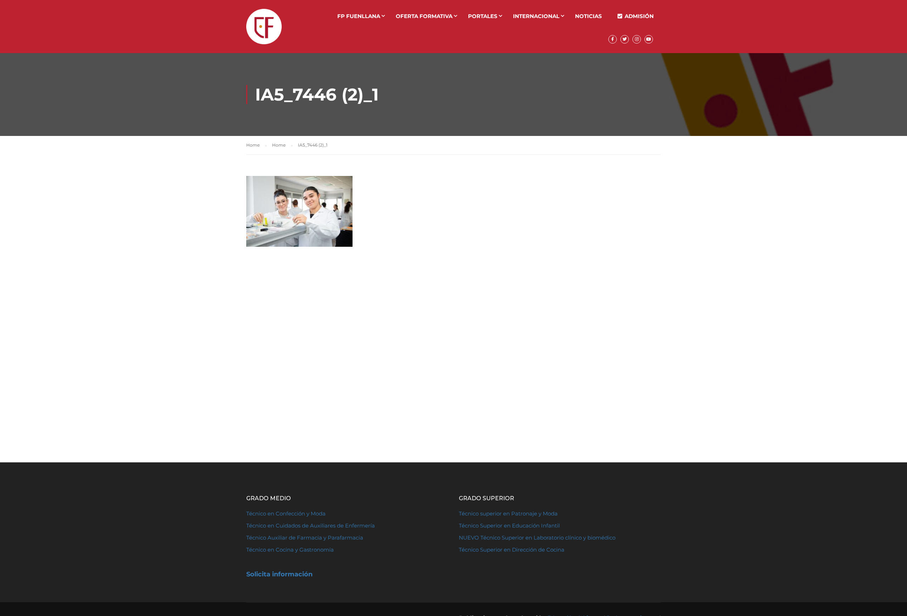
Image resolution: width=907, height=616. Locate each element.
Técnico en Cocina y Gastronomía (290, 549)
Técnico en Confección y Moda (286, 513)
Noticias (588, 16)
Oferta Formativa (424, 16)
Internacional (536, 16)
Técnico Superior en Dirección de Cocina (511, 549)
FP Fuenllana (358, 16)
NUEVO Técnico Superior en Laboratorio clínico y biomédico (538, 537)
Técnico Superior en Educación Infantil (509, 525)
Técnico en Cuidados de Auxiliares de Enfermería (310, 525)
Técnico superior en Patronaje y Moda (508, 513)
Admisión (639, 16)
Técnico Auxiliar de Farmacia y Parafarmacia (304, 537)
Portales (482, 16)
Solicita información (279, 574)
